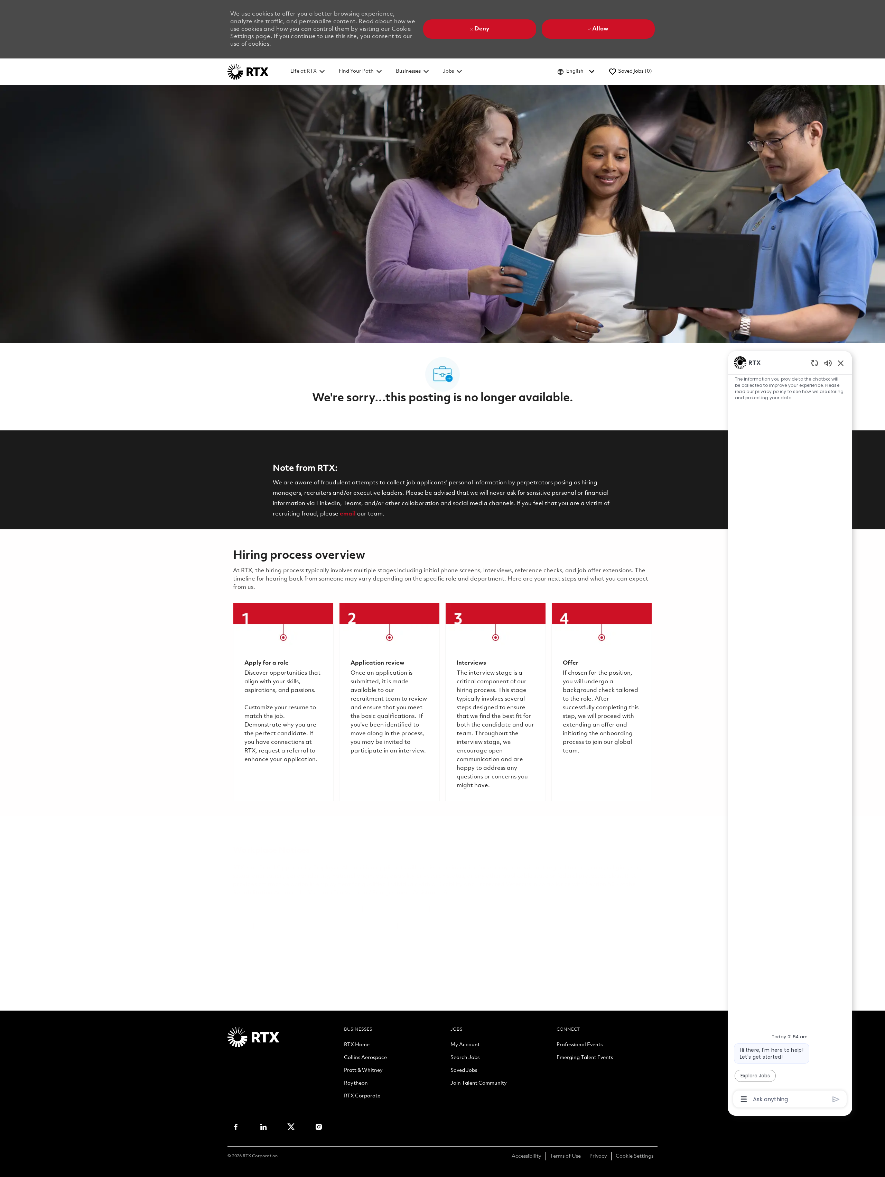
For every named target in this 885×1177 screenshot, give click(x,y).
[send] (836, 1099)
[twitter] (291, 1127)
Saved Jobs (463, 1070)
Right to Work (420, 926)
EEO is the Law (253, 909)
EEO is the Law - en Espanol (320, 909)
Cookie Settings (634, 1156)
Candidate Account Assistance (275, 934)
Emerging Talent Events (585, 1058)
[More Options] (743, 1099)
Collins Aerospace (365, 1058)
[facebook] (235, 1127)
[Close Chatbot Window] (840, 363)
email (348, 514)
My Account (465, 1045)
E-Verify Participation (396, 909)
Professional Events (580, 1045)
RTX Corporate (362, 1096)
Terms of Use (565, 1156)
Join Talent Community (478, 1083)
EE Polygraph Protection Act (354, 926)
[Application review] (389, 702)
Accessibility (526, 1156)
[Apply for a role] (283, 702)
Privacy (598, 1156)
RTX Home (357, 1045)
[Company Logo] (247, 71)
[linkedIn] (263, 1127)
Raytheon (356, 1083)
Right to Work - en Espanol (484, 926)
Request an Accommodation (567, 926)
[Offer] (602, 702)
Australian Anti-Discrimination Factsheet (381, 934)
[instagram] (318, 1127)
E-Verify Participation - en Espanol (481, 909)
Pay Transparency (282, 926)
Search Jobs (464, 1058)
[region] (790, 730)
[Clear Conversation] (815, 362)
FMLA (241, 926)
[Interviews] (496, 702)
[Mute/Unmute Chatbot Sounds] (828, 363)
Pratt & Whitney (363, 1070)
